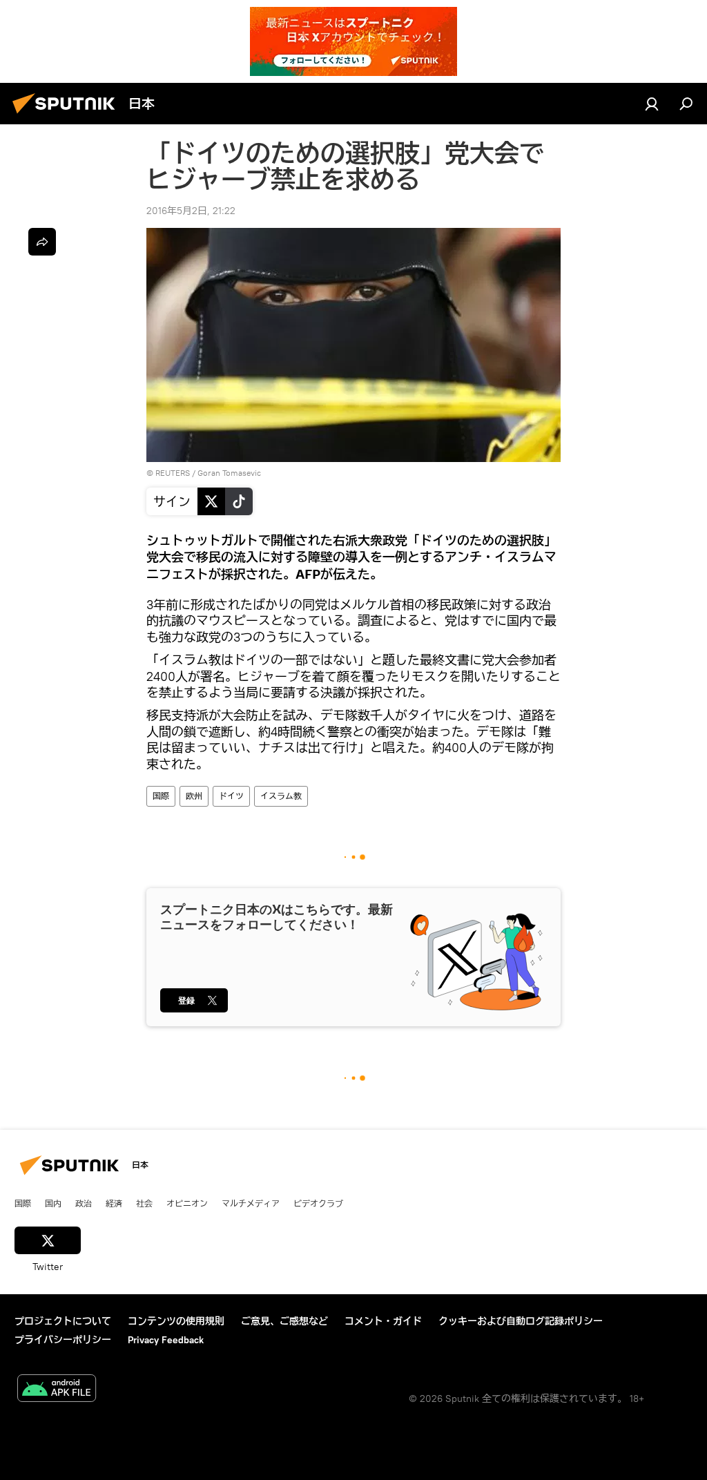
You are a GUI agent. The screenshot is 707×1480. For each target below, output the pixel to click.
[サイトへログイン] (652, 103)
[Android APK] (57, 1389)
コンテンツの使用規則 (176, 1321)
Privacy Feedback (166, 1340)
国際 (161, 796)
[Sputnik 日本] (67, 115)
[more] (42, 242)
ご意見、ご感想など (284, 1321)
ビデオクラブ (318, 1203)
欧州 (194, 796)
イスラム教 (281, 796)
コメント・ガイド (383, 1321)
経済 (114, 1203)
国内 (53, 1203)
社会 (144, 1203)
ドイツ (231, 796)
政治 (83, 1203)
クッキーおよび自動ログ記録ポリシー (520, 1321)
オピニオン (187, 1203)
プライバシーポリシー (62, 1340)
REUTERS (172, 473)
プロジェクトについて (62, 1321)
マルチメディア (251, 1203)
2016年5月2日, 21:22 (190, 210)
